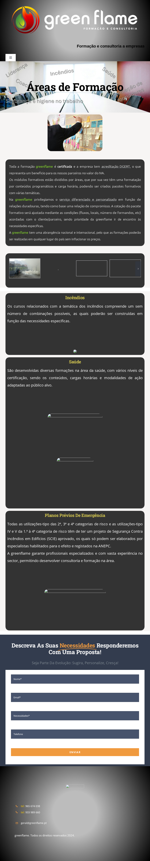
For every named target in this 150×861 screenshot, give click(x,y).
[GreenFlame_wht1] (75, 786)
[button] (12, 268)
